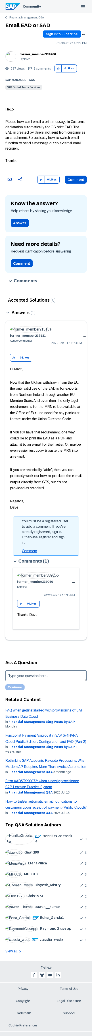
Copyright (23, 1001)
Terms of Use (69, 988)
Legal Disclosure (69, 1001)
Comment (75, 180)
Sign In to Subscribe (62, 34)
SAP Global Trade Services (23, 87)
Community (32, 6)
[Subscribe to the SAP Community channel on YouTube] (50, 975)
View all (11, 951)
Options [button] (84, 34)
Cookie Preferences (23, 1025)
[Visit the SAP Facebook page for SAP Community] (34, 975)
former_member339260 (38, 54)
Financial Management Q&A (26, 17)
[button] (58, 68)
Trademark (23, 1013)
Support (69, 1013)
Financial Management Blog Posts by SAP (41, 721)
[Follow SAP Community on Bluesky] (42, 975)
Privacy (23, 988)
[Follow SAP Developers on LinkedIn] (58, 975)
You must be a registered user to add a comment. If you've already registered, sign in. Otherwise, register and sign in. (45, 531)
